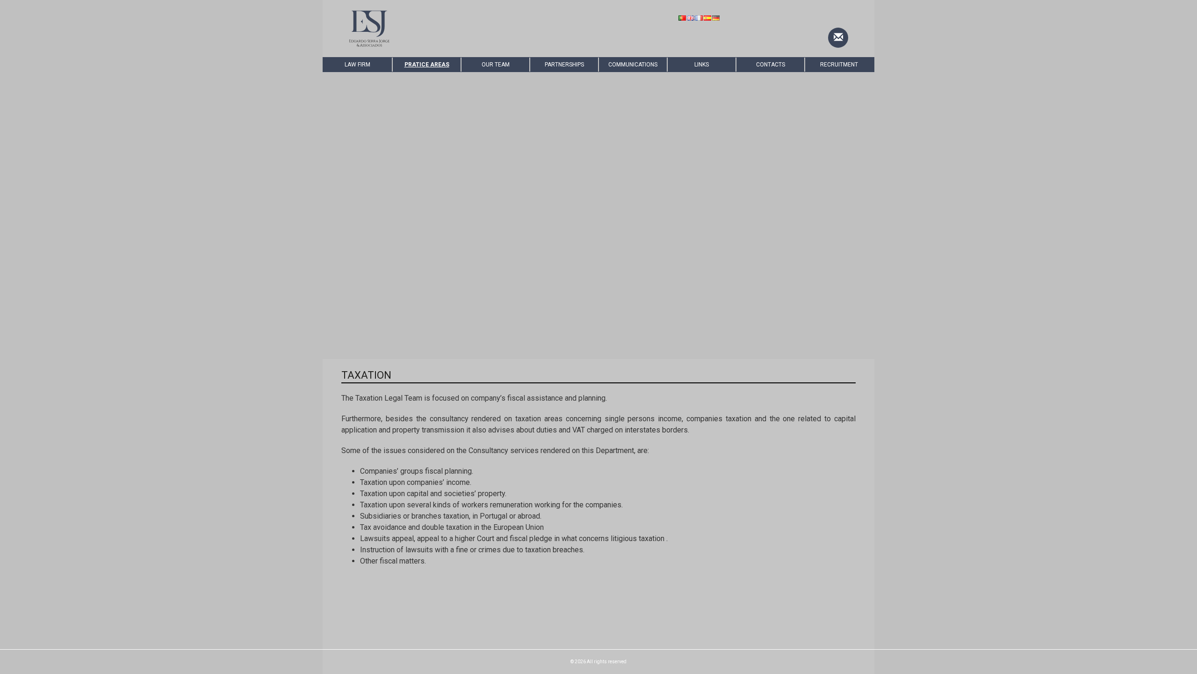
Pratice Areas (426, 64)
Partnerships (564, 64)
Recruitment (839, 64)
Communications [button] (632, 64)
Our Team (496, 64)
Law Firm (357, 64)
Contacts (770, 64)
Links (701, 64)
